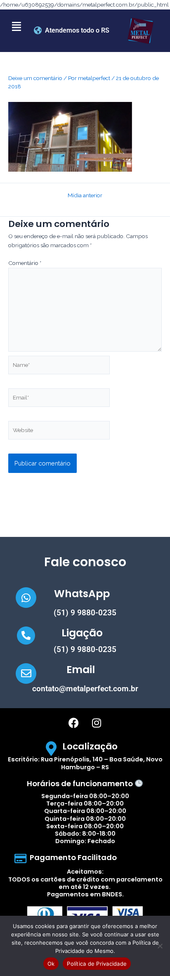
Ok (51, 963)
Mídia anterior (85, 196)
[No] (160, 946)
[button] (16, 26)
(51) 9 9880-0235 (85, 612)
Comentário (24, 263)
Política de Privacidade (97, 963)
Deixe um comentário (35, 78)
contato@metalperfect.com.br (85, 688)
